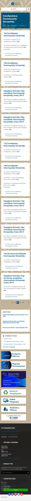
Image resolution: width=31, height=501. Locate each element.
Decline (15, 493)
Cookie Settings (16, 496)
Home (4, 25)
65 (15, 302)
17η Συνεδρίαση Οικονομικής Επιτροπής (14, 144)
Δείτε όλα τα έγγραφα (9, 347)
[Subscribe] (28, 472)
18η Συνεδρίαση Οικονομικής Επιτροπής (14, 64)
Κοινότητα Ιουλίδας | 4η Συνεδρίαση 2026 (15, 327)
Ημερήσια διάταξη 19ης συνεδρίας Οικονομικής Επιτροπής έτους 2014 (14, 93)
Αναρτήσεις (14, 25)
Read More (6, 486)
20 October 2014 (9, 107)
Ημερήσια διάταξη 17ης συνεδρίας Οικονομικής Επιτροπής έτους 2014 (14, 203)
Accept (15, 490)
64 (12, 302)
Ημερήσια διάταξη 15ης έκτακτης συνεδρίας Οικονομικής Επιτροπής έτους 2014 (14, 279)
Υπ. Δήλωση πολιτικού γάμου (11, 341)
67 (20, 302)
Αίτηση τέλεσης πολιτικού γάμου (12, 344)
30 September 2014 (10, 266)
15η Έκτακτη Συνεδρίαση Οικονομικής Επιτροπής (15, 255)
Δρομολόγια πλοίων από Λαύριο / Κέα (11, 431)
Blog (8, 25)
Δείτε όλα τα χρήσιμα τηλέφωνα (10, 458)
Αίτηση (6, 338)
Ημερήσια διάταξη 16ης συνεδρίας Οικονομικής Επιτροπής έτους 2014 (14, 229)
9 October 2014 (9, 156)
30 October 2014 (9, 53)
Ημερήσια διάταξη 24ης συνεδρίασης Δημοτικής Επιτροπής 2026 (14, 321)
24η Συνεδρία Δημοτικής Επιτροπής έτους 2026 (15, 315)
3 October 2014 (9, 217)
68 (23, 302)
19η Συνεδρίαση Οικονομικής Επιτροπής (14, 34)
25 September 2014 (10, 295)
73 (28, 302)
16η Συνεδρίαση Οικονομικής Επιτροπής (14, 167)
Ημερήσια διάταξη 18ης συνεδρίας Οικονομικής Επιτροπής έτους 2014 (14, 119)
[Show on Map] (28, 9)
